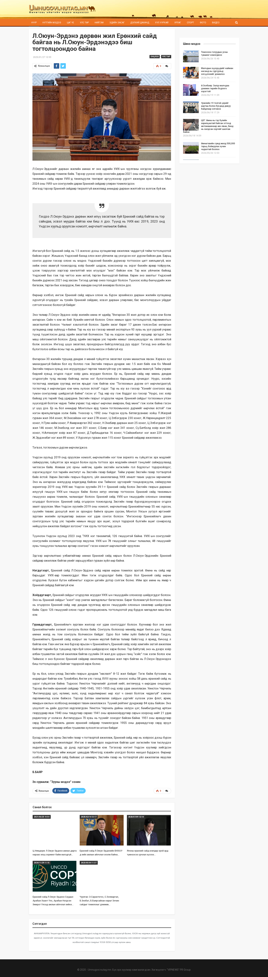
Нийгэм (99, 22)
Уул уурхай (161, 22)
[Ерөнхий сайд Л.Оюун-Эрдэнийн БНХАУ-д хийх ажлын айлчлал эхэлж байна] (102, 830)
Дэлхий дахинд (139, 22)
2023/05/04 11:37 (88, 863)
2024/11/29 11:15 (41, 863)
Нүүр (34, 22)
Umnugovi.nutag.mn (99, 969)
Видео (216, 22)
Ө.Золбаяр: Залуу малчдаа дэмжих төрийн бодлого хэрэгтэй (215, 88)
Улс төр (84, 22)
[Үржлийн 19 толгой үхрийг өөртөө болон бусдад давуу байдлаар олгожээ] (191, 107)
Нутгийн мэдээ (51, 22)
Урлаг (177, 22)
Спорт (190, 22)
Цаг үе (70, 22)
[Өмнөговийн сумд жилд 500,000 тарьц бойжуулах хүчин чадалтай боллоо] (191, 148)
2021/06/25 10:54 (41, 817)
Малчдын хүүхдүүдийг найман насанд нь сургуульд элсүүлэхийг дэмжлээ (217, 71)
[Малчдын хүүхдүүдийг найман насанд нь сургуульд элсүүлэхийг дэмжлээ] (191, 72)
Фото (203, 22)
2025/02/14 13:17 (88, 817)
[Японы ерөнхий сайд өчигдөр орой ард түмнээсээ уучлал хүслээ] (149, 830)
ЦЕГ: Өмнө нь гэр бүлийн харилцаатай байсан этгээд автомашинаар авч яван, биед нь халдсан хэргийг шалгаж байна (208, 126)
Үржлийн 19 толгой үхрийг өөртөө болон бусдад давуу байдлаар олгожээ (216, 106)
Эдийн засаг (117, 22)
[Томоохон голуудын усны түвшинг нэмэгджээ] (191, 56)
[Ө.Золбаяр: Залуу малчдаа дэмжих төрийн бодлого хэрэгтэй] (191, 90)
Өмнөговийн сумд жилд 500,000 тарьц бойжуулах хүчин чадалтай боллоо (218, 146)
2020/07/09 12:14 (136, 817)
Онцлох (155, 57)
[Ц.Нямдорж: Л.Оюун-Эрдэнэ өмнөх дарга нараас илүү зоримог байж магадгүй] (55, 830)
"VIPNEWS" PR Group (179, 969)
